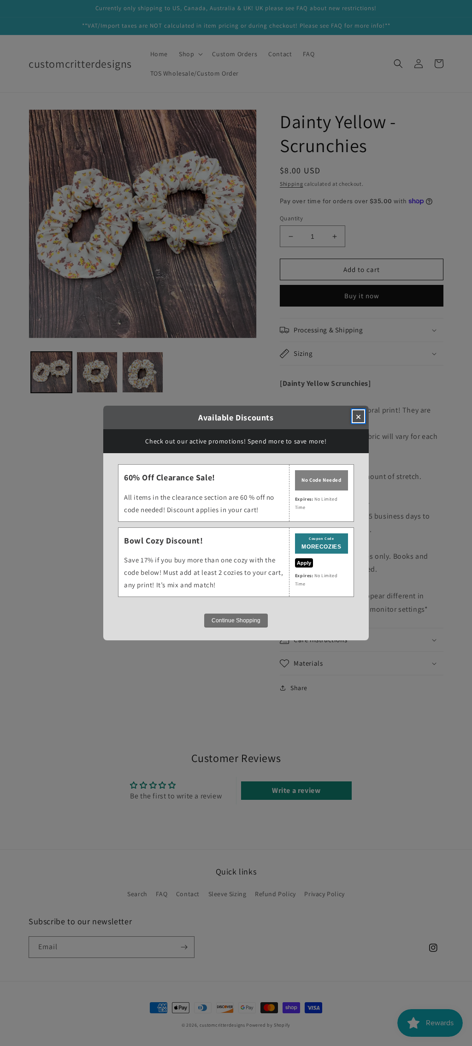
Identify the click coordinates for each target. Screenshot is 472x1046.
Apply (304, 563)
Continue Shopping (236, 620)
